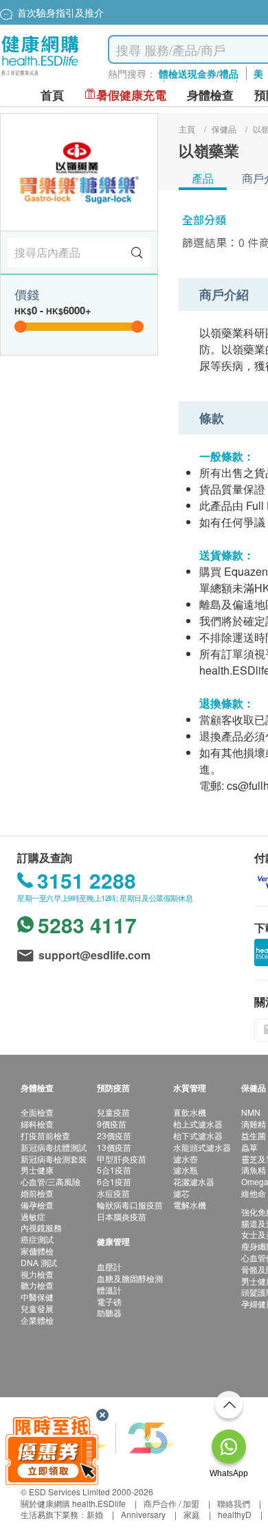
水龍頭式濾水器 (202, 1147)
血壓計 (109, 1266)
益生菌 (253, 1135)
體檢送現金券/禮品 (198, 73)
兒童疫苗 (113, 1112)
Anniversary (143, 1514)
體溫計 (109, 1290)
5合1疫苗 (114, 1170)
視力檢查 (37, 1274)
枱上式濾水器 (198, 1124)
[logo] (40, 75)
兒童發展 (37, 1308)
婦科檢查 (37, 1124)
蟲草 (249, 1147)
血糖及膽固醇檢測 (130, 1278)
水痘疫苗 (113, 1193)
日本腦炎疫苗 (121, 1216)
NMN (250, 1112)
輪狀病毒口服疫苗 (130, 1205)
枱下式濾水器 (198, 1135)
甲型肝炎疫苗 (121, 1159)
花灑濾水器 (193, 1181)
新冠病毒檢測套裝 (54, 1159)
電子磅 (109, 1301)
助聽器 (109, 1312)
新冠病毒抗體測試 (54, 1147)
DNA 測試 (39, 1262)
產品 (203, 178)
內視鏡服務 (41, 1227)
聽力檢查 (37, 1285)
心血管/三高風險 (50, 1181)
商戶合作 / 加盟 (171, 1503)
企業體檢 (37, 1320)
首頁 (52, 95)
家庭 (191, 1514)
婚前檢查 (37, 1193)
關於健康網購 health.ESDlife (73, 1503)
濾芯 (181, 1193)
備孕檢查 (37, 1205)
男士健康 (37, 1170)
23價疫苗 (114, 1135)
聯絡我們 (233, 1503)
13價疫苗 (114, 1147)
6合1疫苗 (114, 1181)
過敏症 (33, 1216)
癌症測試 (37, 1239)
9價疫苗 (111, 1124)
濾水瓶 (185, 1170)
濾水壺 (185, 1159)
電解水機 (189, 1205)
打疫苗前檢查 (45, 1135)
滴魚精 (253, 1170)
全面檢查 (37, 1112)
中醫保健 (37, 1296)
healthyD (235, 1514)
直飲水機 (189, 1112)
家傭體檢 (37, 1251)
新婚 (95, 1514)
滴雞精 (253, 1124)
